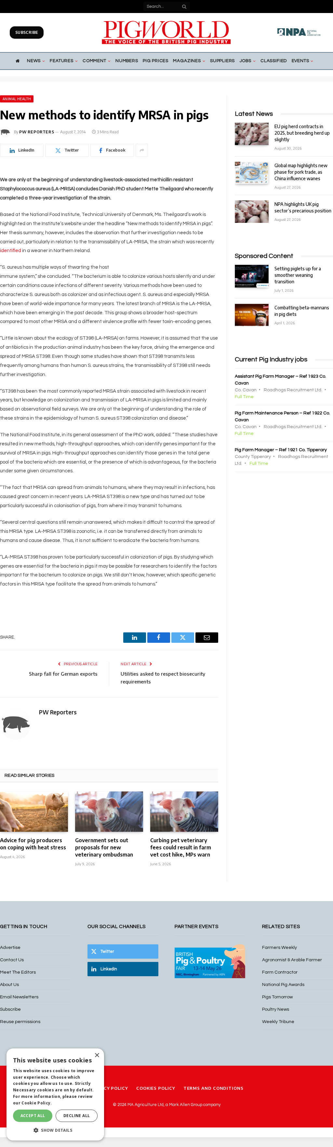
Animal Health (17, 99)
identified (10, 250)
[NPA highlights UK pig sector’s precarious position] (252, 211)
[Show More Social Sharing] (142, 150)
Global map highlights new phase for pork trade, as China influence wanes (300, 172)
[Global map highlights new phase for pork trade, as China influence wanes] (252, 173)
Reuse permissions (20, 1021)
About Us (9, 984)
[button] (55, 1130)
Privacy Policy (108, 1088)
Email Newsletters (19, 997)
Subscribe (26, 32)
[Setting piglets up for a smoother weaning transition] (252, 276)
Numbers (126, 61)
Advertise (10, 947)
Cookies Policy (155, 1088)
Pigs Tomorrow (277, 997)
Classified (273, 61)
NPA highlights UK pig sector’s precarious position (302, 207)
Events (300, 61)
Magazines (187, 61)
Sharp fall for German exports (63, 674)
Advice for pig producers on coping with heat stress (33, 844)
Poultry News (275, 1009)
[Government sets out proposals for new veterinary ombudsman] (109, 811)
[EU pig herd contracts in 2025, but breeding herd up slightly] (252, 134)
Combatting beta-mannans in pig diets (301, 311)
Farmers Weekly (279, 947)
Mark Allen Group (185, 1104)
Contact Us (12, 960)
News (34, 61)
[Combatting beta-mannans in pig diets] (252, 315)
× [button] (96, 1055)
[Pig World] (166, 32)
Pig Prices (155, 61)
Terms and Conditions (213, 1088)
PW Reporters (36, 131)
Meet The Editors (18, 972)
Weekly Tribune (278, 1021)
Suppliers (222, 61)
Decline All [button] (76, 1115)
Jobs (245, 61)
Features (61, 61)
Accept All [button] (32, 1115)
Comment (94, 61)
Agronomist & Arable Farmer (292, 960)
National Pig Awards (283, 984)
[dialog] (55, 1094)
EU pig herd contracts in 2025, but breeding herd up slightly (302, 133)
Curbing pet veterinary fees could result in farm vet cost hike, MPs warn (180, 847)
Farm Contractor (280, 972)
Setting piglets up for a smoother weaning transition (297, 275)
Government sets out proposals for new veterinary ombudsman (104, 847)
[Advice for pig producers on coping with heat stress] (34, 811)
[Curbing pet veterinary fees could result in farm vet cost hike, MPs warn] (184, 811)
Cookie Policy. (36, 1103)
